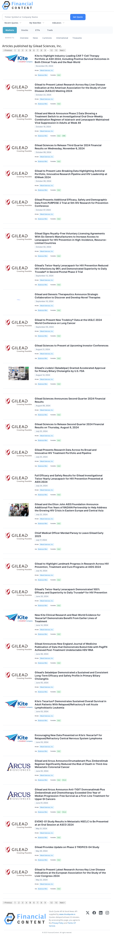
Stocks (24, 30)
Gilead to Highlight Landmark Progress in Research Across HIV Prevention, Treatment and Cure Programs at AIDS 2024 (72, 565)
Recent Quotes (11, 22)
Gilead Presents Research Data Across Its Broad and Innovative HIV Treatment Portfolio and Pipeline (65, 451)
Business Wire (42, 75)
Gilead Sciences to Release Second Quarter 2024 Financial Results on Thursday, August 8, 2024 (69, 426)
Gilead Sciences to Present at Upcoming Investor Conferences (71, 345)
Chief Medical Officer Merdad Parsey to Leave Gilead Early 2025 (69, 534)
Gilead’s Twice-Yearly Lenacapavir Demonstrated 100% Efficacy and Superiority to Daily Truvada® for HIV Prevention (71, 591)
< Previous (8, 50)
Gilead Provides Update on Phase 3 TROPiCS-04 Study (67, 847)
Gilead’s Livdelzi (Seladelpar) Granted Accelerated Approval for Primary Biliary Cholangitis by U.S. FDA (70, 370)
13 (56, 50)
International (62, 38)
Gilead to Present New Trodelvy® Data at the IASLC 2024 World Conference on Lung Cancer (68, 321)
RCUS (64, 780)
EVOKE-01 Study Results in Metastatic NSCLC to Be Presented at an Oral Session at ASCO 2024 (71, 823)
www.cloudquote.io (67, 914)
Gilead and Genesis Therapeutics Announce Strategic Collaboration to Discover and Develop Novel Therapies (67, 296)
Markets (10, 30)
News (35, 38)
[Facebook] (94, 919)
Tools (50, 30)
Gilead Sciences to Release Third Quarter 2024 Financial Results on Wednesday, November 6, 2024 (68, 147)
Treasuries (77, 38)
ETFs (37, 30)
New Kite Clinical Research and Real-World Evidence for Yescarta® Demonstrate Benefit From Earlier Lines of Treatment (68, 618)
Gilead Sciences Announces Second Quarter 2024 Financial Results (70, 400)
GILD (58, 75)
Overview (24, 38)
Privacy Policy (58, 923)
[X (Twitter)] (88, 919)
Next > (62, 50)
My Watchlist (35, 22)
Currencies (47, 38)
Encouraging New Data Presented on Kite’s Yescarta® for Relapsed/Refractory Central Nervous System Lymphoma (68, 737)
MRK (63, 136)
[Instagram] (107, 919)
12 (51, 50)
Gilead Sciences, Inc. (46, 70)
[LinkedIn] (101, 919)
